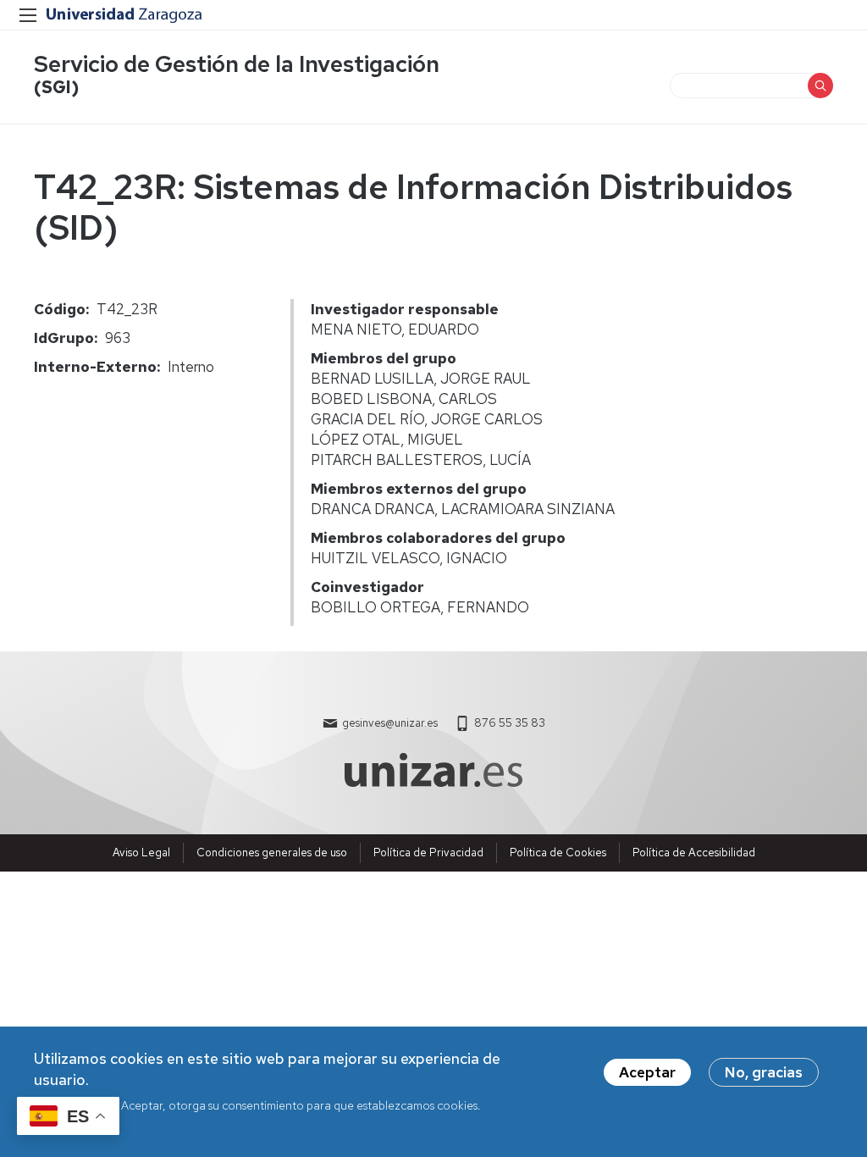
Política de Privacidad (428, 852)
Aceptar (647, 1072)
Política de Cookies (558, 852)
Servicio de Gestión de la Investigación (236, 64)
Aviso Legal (141, 852)
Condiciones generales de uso (271, 852)
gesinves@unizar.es (390, 723)
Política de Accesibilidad (693, 852)
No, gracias (764, 1072)
